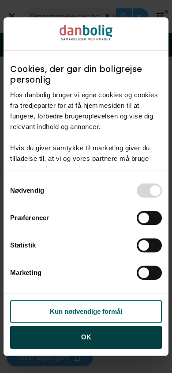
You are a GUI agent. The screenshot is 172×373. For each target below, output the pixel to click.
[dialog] (86, 186)
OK (86, 337)
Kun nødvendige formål (86, 311)
